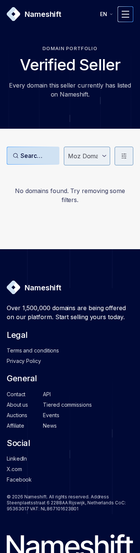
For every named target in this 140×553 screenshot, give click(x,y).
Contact (16, 394)
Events (51, 415)
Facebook (19, 479)
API (47, 394)
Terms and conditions (33, 350)
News (50, 425)
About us (17, 404)
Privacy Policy (24, 361)
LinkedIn (17, 458)
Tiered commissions (67, 404)
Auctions (17, 415)
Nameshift (43, 14)
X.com (14, 469)
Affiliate (15, 425)
